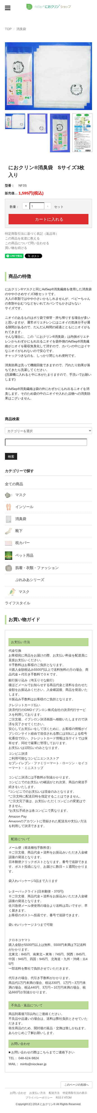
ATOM (68, 1097)
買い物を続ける (16, 248)
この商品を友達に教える (22, 238)
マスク (20, 495)
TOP (8, 29)
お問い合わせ (18, 1092)
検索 (11, 456)
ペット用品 (23, 555)
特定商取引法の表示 (75, 1092)
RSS (58, 1097)
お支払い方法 (37, 1092)
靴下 (18, 531)
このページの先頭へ (76, 1084)
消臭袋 (21, 29)
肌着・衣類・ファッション (36, 568)
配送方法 (54, 1092)
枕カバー (22, 543)
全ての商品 (14, 484)
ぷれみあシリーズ (29, 580)
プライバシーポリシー (39, 1097)
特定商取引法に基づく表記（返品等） (32, 233)
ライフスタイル (17, 603)
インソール (23, 507)
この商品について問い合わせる (27, 243)
